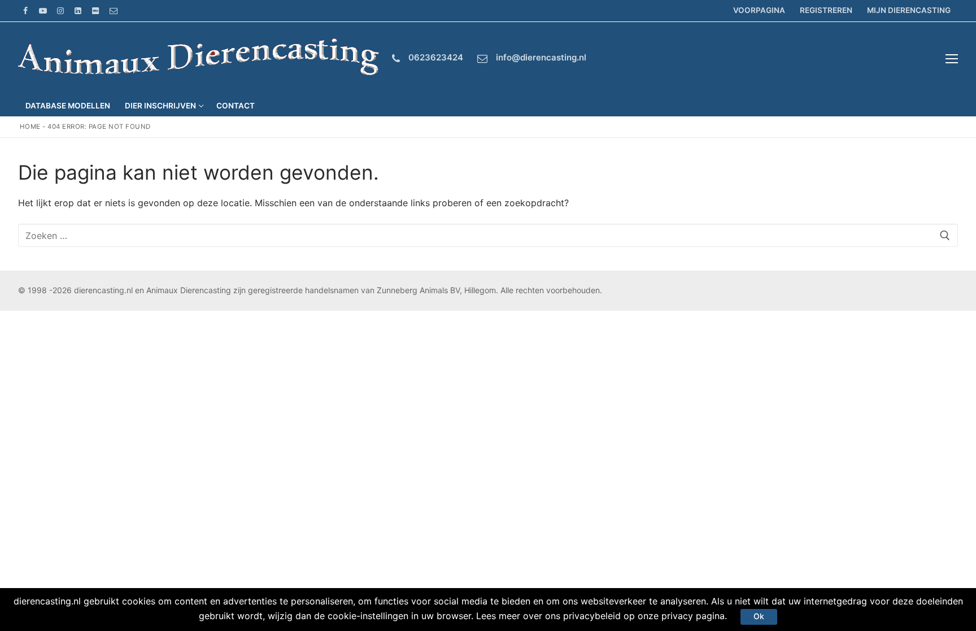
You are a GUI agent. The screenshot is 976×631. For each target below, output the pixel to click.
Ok (758, 616)
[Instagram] (60, 10)
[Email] (113, 10)
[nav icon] (951, 59)
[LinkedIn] (78, 10)
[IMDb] (96, 10)
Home (30, 126)
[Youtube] (43, 10)
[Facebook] (25, 10)
